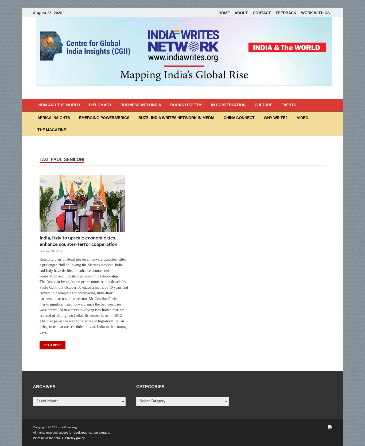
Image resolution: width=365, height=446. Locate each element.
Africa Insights (53, 118)
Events (288, 105)
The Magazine (51, 130)
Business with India (141, 105)
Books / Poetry (186, 105)
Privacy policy (75, 438)
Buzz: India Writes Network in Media (176, 118)
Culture (263, 105)
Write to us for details (48, 438)
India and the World (58, 105)
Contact (262, 13)
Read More (52, 345)
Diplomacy (100, 105)
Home (224, 13)
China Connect (239, 118)
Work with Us (315, 13)
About (241, 13)
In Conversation (228, 105)
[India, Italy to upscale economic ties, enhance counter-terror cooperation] (84, 205)
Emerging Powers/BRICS (104, 118)
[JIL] (330, 427)
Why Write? (276, 118)
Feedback (286, 13)
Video (302, 118)
